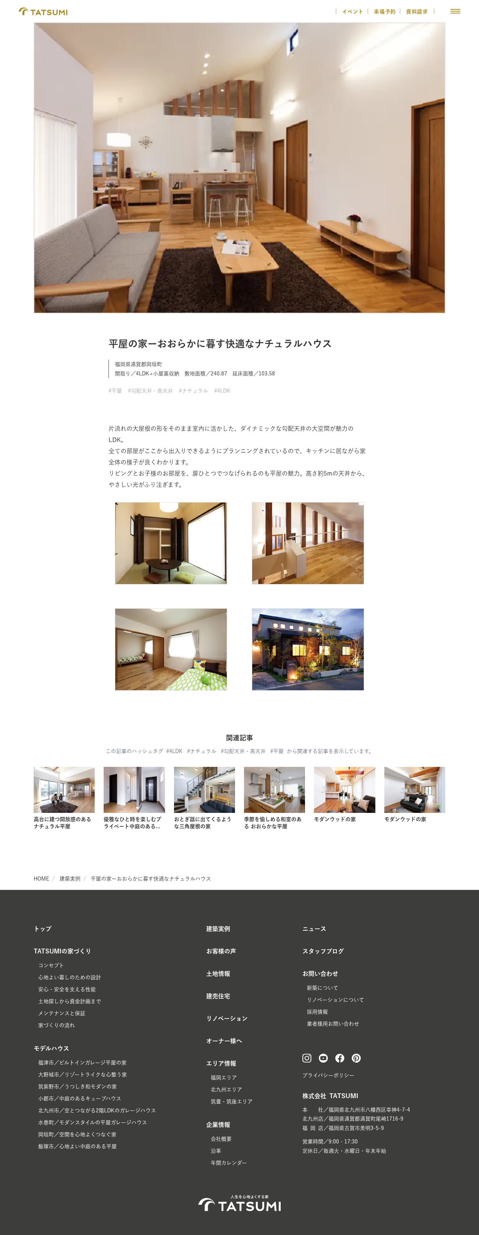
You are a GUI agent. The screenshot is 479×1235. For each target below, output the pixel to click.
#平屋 (115, 390)
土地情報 (218, 974)
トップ (43, 929)
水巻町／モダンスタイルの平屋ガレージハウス (92, 1122)
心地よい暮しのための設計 (69, 977)
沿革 (216, 1150)
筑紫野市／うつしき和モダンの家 (77, 1086)
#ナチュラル (193, 390)
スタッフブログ (323, 951)
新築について (322, 987)
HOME (41, 878)
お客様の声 (221, 951)
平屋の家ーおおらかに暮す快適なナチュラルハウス (151, 878)
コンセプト (51, 965)
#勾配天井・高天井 (150, 390)
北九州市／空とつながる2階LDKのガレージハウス (97, 1110)
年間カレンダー (229, 1162)
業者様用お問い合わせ (333, 1023)
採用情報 (317, 1011)
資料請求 (418, 11)
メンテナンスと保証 (61, 1013)
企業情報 (218, 1125)
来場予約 (385, 11)
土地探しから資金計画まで (69, 1001)
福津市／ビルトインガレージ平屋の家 (82, 1062)
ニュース (314, 929)
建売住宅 (218, 996)
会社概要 (221, 1139)
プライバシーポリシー (328, 1075)
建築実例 (70, 878)
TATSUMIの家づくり (62, 951)
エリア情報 (221, 1063)
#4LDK (222, 390)
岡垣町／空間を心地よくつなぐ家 (77, 1134)
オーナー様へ (224, 1041)
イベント (353, 11)
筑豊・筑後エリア (232, 1101)
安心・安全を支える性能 (67, 989)
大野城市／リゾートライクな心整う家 (82, 1074)
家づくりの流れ (56, 1025)
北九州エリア (226, 1089)
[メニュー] (455, 11)
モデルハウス (51, 1048)
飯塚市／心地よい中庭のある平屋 (77, 1146)
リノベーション (227, 1019)
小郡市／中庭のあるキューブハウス (79, 1098)
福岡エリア (224, 1077)
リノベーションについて (335, 999)
